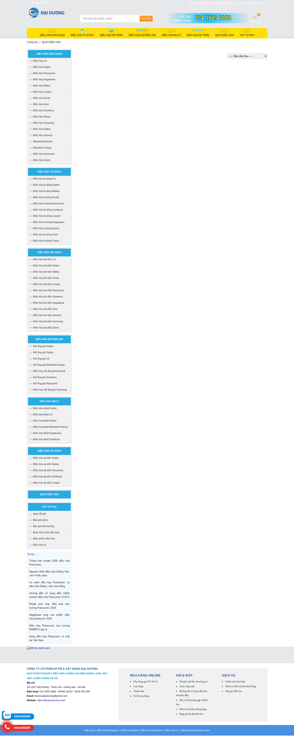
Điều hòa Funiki (41, 98)
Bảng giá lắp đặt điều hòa (191, 714)
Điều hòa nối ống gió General (49, 371)
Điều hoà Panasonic (152, 730)
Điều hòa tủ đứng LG (44, 178)
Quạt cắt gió (39, 513)
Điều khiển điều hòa (44, 538)
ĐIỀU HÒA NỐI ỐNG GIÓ (142, 35)
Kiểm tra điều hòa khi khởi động (240, 686)
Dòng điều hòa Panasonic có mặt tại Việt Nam (49, 638)
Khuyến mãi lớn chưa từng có (193, 681)
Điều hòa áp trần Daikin (46, 458)
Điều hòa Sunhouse (44, 154)
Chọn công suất (186, 686)
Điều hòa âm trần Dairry (46, 327)
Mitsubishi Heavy (42, 147)
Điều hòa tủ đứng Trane (46, 240)
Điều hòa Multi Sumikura (46, 439)
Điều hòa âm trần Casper (46, 284)
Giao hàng (138, 686)
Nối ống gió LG (41, 358)
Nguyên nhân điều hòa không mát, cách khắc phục (49, 573)
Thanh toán (138, 691)
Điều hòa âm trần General (47, 315)
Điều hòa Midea (41, 85)
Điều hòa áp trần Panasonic (48, 470)
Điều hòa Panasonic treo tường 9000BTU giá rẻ (49, 627)
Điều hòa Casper (42, 91)
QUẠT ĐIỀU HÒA (224, 35)
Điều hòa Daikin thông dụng (192, 709)
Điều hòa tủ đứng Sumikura (48, 209)
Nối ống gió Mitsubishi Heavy (49, 364)
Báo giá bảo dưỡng (43, 526)
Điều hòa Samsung (43, 122)
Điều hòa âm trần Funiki (46, 278)
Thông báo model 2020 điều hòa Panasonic (49, 562)
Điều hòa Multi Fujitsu (45, 420)
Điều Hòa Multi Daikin (45, 408)
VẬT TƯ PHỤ (247, 35)
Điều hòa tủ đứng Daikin (46, 185)
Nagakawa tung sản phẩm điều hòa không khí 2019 (49, 616)
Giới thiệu (193, 3)
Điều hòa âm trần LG (44, 259)
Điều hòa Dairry (41, 160)
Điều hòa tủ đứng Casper (47, 216)
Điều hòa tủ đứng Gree (45, 234)
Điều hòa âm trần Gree (45, 309)
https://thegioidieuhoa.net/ (51, 700)
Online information (223, 3)
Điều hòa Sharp (41, 116)
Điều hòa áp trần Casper (46, 482)
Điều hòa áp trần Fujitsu (46, 464)
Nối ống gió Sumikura (45, 377)
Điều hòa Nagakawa (44, 79)
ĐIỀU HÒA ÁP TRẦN (198, 35)
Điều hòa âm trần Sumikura (48, 296)
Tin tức (31, 554)
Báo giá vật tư (40, 520)
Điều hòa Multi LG (43, 414)
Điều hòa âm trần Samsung (48, 321)
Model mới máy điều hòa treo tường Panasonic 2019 (49, 605)
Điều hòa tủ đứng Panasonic (48, 203)
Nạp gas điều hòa (233, 691)
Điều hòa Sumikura (43, 110)
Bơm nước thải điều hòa (46, 532)
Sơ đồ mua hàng (141, 696)
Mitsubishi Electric (43, 141)
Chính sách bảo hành (235, 681)
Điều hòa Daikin (42, 67)
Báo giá (206, 3)
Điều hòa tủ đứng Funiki (46, 197)
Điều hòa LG (40, 60)
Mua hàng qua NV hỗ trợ (145, 681)
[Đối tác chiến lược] (38, 648)
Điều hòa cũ (39, 544)
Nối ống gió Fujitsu (43, 352)
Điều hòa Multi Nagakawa (47, 433)
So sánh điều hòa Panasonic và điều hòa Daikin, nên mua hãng (49, 584)
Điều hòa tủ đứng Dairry (46, 228)
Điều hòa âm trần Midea (46, 271)
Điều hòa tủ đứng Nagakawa (48, 222)
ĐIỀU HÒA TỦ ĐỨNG (82, 35)
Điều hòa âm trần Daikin (46, 265)
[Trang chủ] (46, 17)
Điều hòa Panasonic (44, 73)
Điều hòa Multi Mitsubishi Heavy (50, 427)
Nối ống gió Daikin (43, 346)
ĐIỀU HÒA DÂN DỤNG (52, 35)
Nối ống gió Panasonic (45, 383)
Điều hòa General (42, 135)
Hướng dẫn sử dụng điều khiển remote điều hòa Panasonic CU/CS (49, 595)
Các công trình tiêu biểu (249, 3)
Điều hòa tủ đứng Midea (46, 191)
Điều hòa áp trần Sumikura (47, 476)
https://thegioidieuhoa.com (195, 730)
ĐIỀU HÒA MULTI (171, 35)
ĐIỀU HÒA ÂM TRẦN (111, 35)
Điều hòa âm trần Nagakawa (48, 302)
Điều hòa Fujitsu (42, 129)
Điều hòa (90, 730)
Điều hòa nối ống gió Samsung (50, 389)
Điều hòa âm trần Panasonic (48, 290)
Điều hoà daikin (129, 730)
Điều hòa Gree (41, 104)
